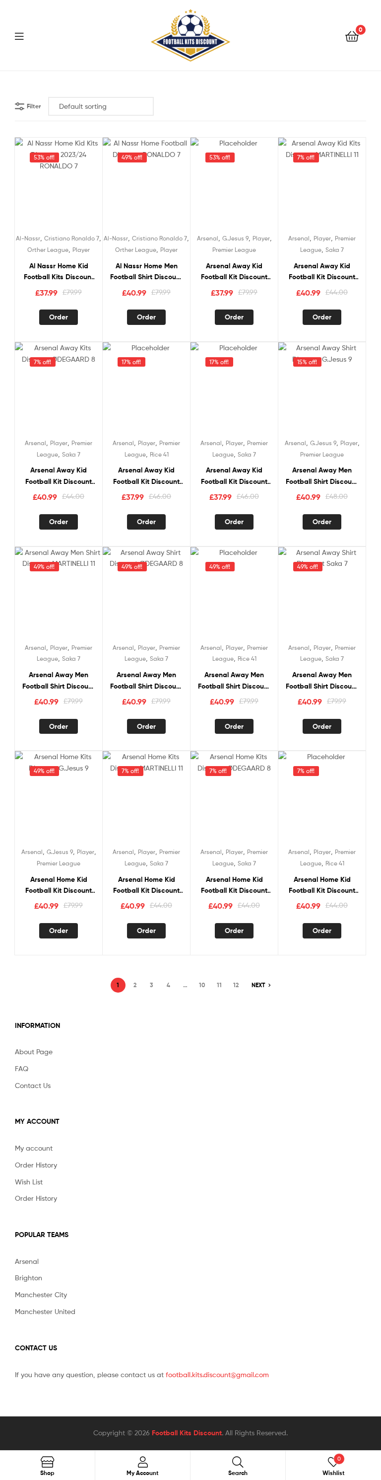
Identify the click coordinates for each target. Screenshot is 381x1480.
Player (81, 249)
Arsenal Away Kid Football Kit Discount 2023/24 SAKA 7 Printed (234, 476)
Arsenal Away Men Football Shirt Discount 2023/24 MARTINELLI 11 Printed (58, 681)
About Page (34, 1051)
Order (58, 316)
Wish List (29, 1181)
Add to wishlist (58, 185)
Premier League (234, 249)
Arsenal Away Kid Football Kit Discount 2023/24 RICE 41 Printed (146, 476)
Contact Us (33, 1085)
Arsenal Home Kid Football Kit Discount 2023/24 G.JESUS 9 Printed (58, 885)
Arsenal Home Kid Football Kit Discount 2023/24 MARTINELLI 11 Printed (146, 885)
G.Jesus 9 (235, 238)
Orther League (47, 249)
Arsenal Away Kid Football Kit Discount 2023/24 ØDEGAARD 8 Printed (59, 476)
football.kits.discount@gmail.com (217, 1374)
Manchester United (45, 1311)
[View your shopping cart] (352, 35)
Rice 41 (159, 454)
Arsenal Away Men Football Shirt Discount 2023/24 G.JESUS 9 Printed (322, 476)
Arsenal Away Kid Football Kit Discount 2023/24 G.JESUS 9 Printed (234, 272)
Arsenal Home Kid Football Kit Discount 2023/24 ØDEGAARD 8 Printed (234, 885)
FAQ (21, 1068)
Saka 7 (334, 249)
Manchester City (41, 1294)
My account (34, 1148)
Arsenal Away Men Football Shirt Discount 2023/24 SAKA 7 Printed (322, 681)
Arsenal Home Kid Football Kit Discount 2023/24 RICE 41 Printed (322, 885)
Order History (36, 1165)
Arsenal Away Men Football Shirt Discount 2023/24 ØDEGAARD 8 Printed (146, 681)
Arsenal (207, 238)
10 (202, 985)
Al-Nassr (28, 238)
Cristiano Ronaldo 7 (71, 238)
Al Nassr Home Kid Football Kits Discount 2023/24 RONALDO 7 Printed (59, 272)
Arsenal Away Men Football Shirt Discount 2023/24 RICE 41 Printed (234, 681)
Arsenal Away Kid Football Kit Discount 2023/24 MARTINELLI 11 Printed (322, 272)
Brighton (28, 1277)
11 (219, 985)
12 (236, 985)
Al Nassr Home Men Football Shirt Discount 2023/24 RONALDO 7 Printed (146, 272)
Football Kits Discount (187, 1432)
